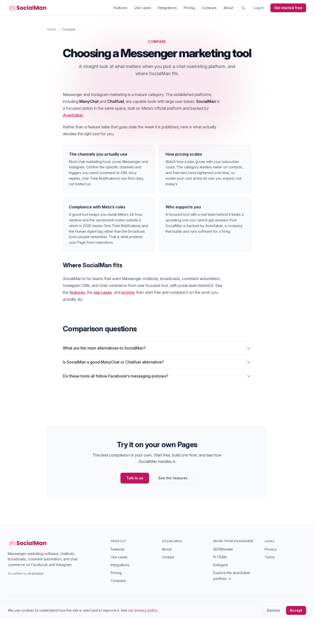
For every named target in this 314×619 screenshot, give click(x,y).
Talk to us (134, 478)
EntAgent (220, 565)
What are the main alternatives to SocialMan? (104, 348)
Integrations (167, 8)
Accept (296, 610)
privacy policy (146, 610)
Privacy (271, 549)
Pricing (189, 8)
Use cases (142, 8)
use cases (102, 292)
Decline (273, 610)
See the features (173, 478)
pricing (127, 292)
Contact (168, 557)
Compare (209, 8)
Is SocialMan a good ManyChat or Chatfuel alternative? (113, 362)
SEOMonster (223, 549)
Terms (270, 557)
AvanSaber (73, 115)
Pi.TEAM (219, 557)
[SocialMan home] (28, 8)
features (77, 292)
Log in (258, 8)
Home (51, 29)
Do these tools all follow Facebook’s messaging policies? (115, 376)
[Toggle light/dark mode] (243, 7)
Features (120, 8)
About (228, 8)
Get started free (288, 8)
